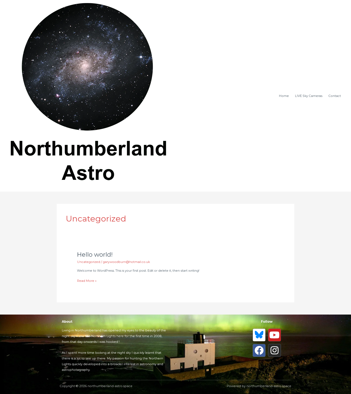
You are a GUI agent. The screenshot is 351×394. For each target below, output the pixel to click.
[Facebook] (259, 350)
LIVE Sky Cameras (308, 96)
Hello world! (95, 254)
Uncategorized (88, 262)
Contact (334, 96)
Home (284, 96)
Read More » (86, 280)
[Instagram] (274, 350)
